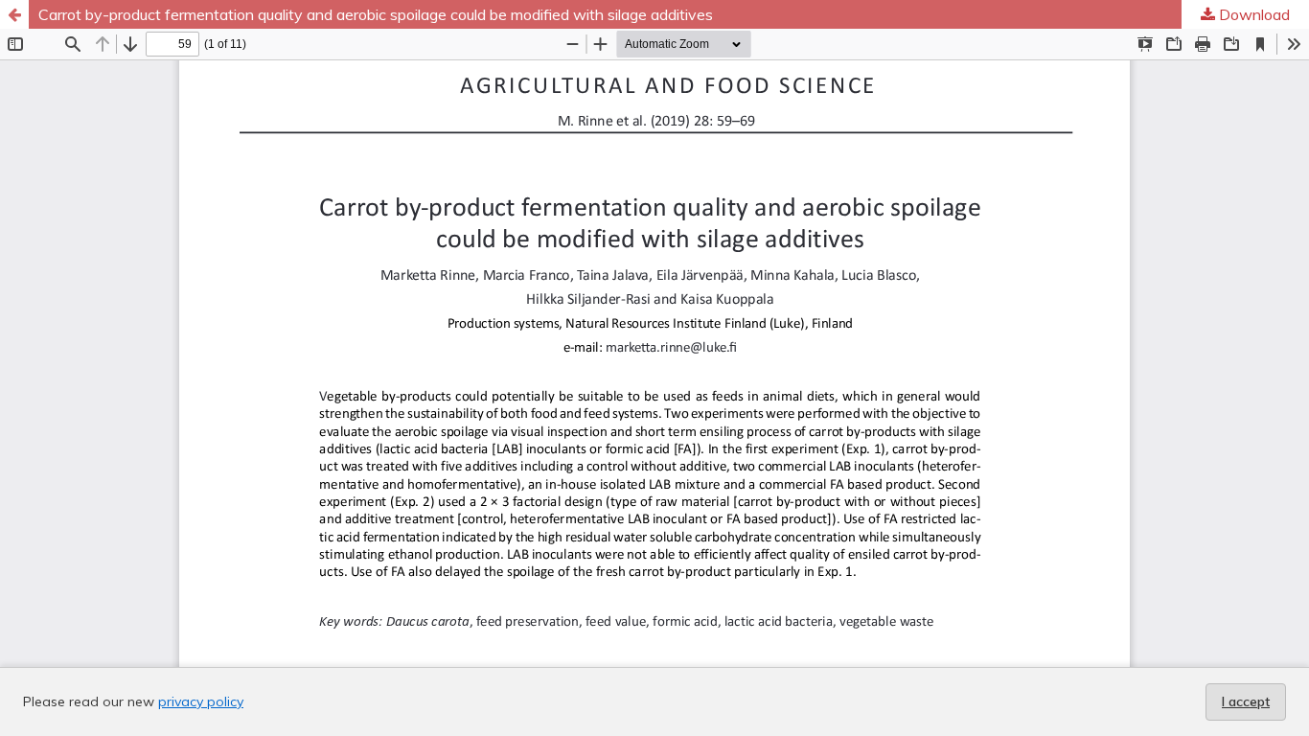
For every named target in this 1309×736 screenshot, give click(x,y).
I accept (1246, 701)
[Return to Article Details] (14, 14)
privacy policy (200, 701)
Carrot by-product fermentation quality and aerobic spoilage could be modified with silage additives (375, 14)
